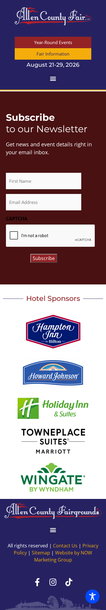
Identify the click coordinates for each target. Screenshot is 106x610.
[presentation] (50, 235)
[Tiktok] (69, 582)
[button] (53, 78)
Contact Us (65, 545)
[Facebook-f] (37, 582)
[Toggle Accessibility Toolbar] (92, 596)
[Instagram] (53, 582)
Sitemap (41, 552)
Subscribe (44, 258)
